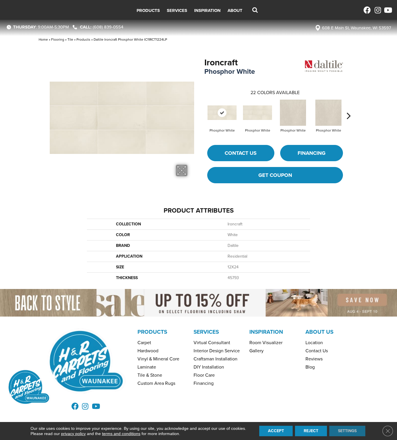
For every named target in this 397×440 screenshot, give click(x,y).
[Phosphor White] (222, 112)
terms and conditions (121, 433)
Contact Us (241, 153)
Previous (201, 107)
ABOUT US (319, 332)
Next (348, 107)
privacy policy (73, 433)
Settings (347, 431)
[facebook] (367, 10)
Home (43, 39)
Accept (276, 431)
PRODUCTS (152, 332)
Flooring (57, 39)
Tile (70, 39)
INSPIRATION (266, 332)
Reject (311, 431)
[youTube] (387, 10)
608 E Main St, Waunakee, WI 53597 (356, 28)
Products (83, 39)
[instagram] (377, 10)
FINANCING (312, 153)
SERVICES (206, 332)
